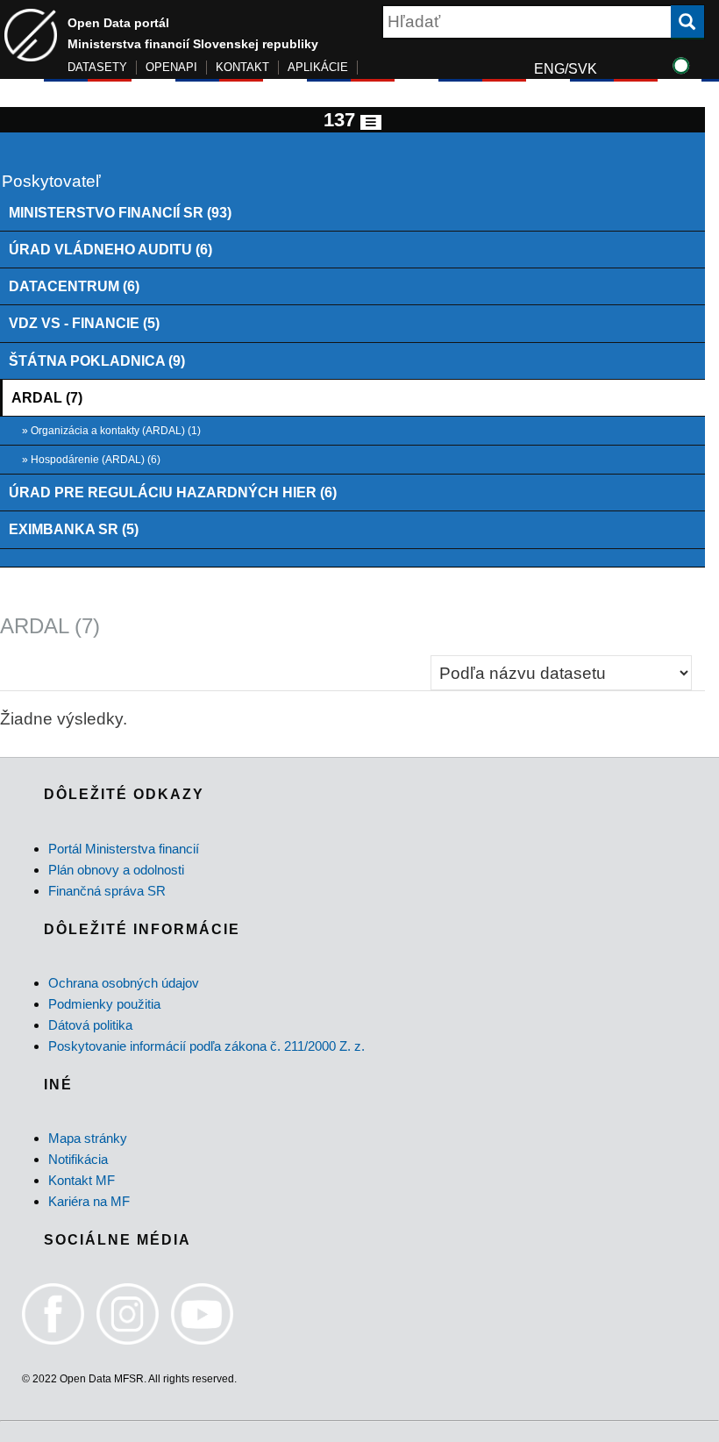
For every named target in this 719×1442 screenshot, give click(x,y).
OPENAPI (171, 67)
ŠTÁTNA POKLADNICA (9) (97, 360)
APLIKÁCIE (318, 67)
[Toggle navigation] (370, 122)
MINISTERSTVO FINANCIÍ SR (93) (120, 212)
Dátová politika (90, 1024)
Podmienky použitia (104, 1003)
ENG (549, 68)
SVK (582, 68)
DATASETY (97, 67)
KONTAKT (242, 67)
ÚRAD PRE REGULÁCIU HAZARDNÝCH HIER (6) (173, 492)
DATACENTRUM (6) (74, 286)
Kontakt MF (81, 1180)
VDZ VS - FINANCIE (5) (84, 323)
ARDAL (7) (46, 397)
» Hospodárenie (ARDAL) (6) (91, 459)
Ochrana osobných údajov (123, 982)
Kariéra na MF (89, 1201)
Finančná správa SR (107, 890)
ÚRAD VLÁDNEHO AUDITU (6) (110, 249)
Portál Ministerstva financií (123, 848)
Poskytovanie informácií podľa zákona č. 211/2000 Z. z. (206, 1046)
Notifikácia (78, 1159)
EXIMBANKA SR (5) (74, 529)
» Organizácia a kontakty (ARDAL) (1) (111, 431)
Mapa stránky (87, 1138)
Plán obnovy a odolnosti (116, 869)
